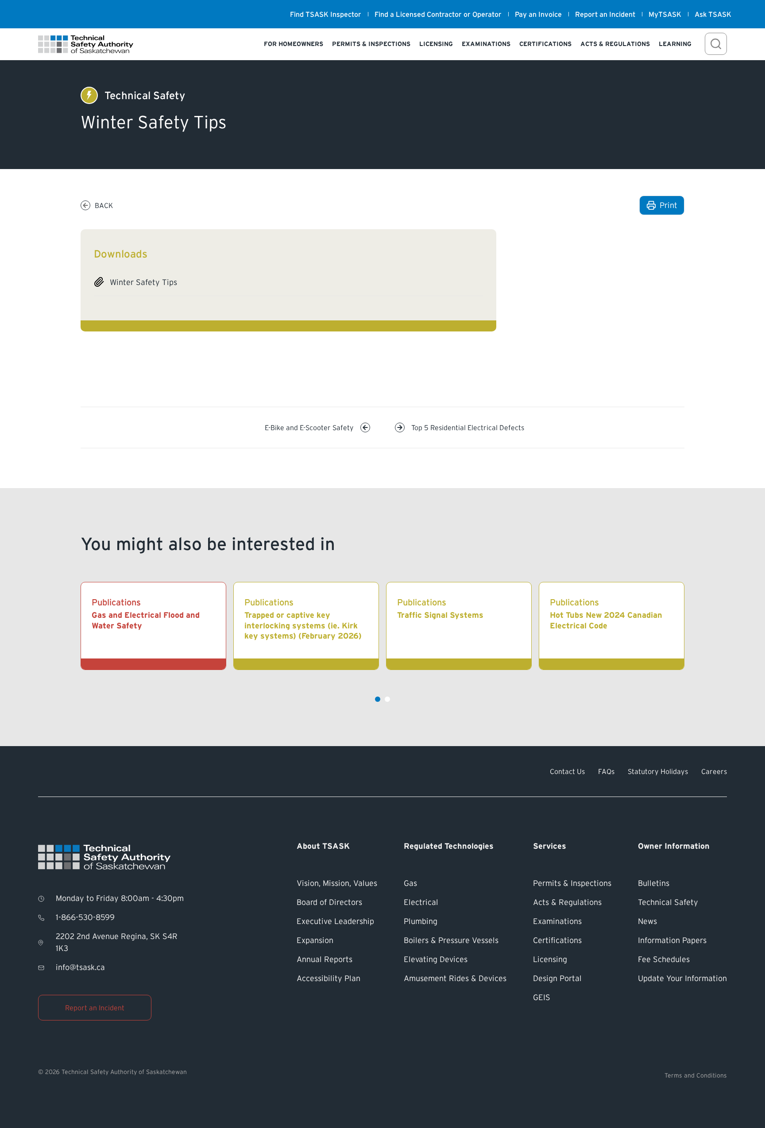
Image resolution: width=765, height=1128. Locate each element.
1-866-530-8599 (85, 917)
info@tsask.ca (80, 967)
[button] (377, 699)
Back (104, 205)
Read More (196, 626)
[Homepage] (85, 44)
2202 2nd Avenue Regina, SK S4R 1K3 (117, 942)
